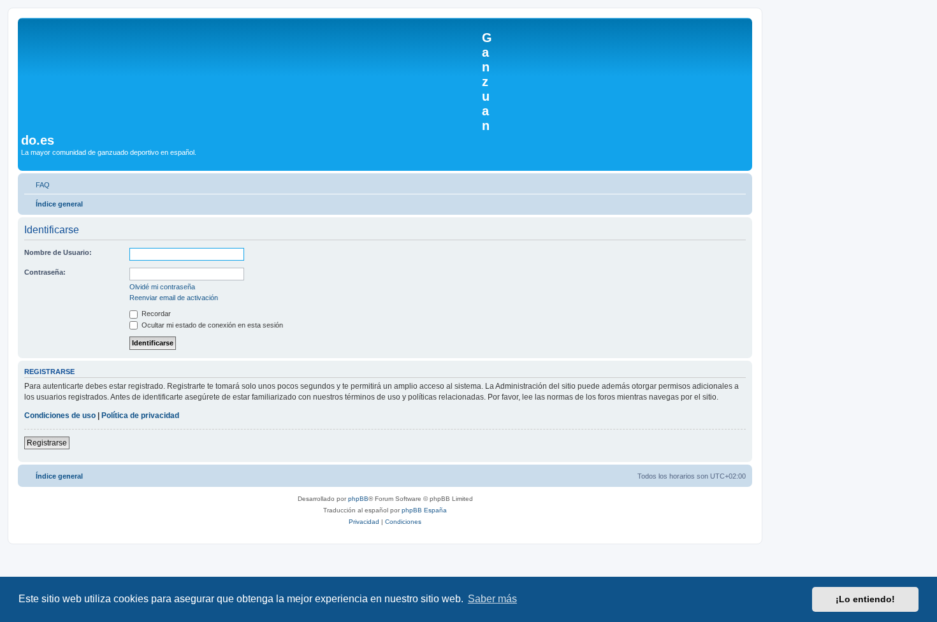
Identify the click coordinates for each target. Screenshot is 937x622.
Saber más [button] (492, 598)
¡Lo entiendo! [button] (865, 599)
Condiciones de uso (60, 415)
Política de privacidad (140, 415)
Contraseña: (45, 272)
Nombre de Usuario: (58, 252)
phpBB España (424, 510)
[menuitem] (37, 184)
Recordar (155, 313)
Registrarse (47, 442)
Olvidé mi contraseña (162, 287)
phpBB (358, 498)
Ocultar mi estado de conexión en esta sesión (211, 325)
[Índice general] (251, 75)
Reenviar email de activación (173, 297)
